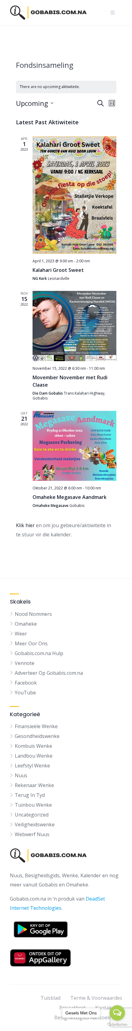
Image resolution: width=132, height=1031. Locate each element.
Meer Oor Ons (31, 643)
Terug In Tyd (30, 795)
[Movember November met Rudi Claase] (74, 326)
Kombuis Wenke (33, 746)
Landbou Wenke (33, 755)
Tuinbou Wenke (33, 804)
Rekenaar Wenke (34, 785)
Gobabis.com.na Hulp (39, 653)
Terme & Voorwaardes (96, 997)
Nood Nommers (33, 614)
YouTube (25, 692)
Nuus (21, 775)
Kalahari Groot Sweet (58, 270)
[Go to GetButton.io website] (117, 1025)
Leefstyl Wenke (32, 765)
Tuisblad (50, 997)
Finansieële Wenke (36, 726)
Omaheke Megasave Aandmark (70, 497)
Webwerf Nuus (32, 834)
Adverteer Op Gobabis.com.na (49, 673)
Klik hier (25, 525)
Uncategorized (32, 814)
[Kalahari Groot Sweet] (74, 195)
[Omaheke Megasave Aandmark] (74, 446)
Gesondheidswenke (37, 736)
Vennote (24, 663)
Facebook (26, 682)
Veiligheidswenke (35, 824)
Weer (21, 633)
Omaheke (26, 623)
